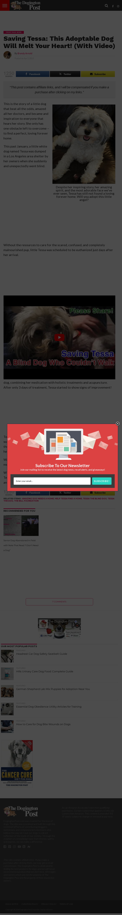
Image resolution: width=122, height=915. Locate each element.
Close (117, 424)
